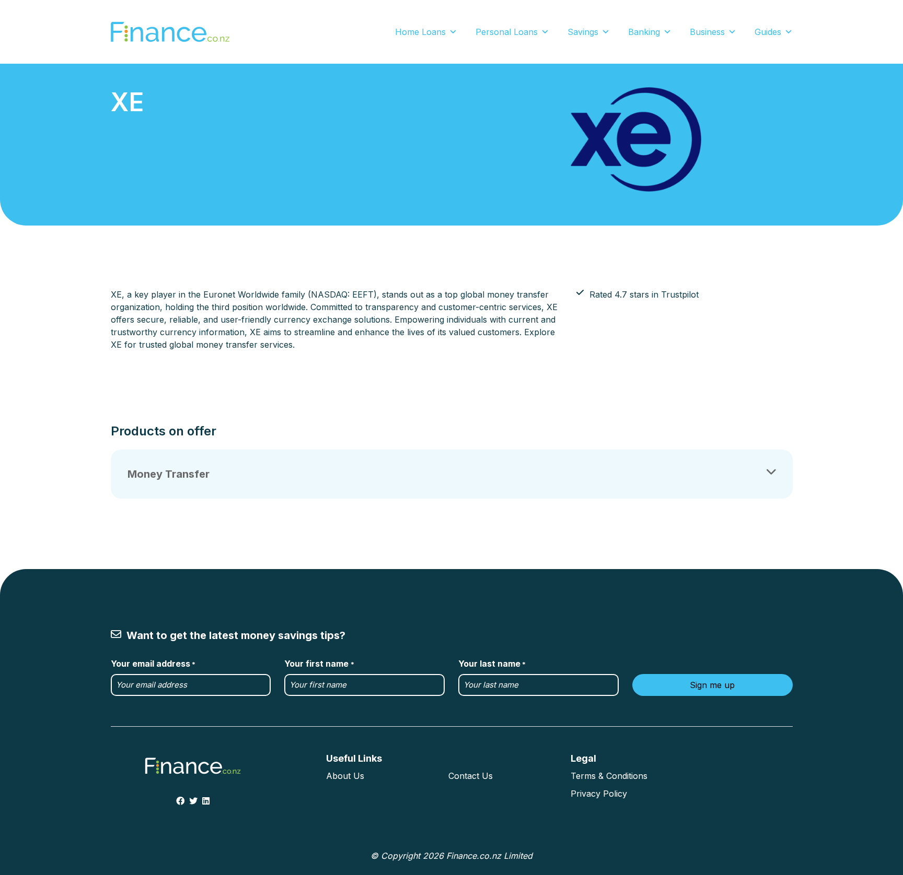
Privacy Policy (599, 793)
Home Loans (420, 32)
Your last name (492, 663)
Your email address (153, 663)
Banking (644, 32)
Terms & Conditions (609, 776)
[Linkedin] (206, 801)
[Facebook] (180, 801)
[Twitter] (193, 801)
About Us (345, 776)
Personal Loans (507, 32)
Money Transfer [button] (169, 474)
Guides (768, 32)
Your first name (319, 663)
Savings (583, 32)
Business (707, 32)
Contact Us (470, 776)
